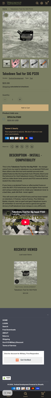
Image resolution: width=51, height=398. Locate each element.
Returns (5, 336)
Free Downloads (9, 330)
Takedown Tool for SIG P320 (21, 9)
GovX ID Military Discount (12, 342)
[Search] (37, 3)
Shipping (6, 87)
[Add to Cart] (17, 281)
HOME (5, 320)
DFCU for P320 (14, 117)
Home (4, 9)
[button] (37, 3)
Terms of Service (9, 345)
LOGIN (5, 323)
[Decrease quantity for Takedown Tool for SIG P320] (4, 99)
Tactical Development (16, 78)
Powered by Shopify (36, 384)
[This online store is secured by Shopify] (6, 378)
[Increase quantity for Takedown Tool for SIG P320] (19, 99)
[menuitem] (25, 320)
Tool (31, 78)
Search (5, 326)
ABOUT (5, 333)
